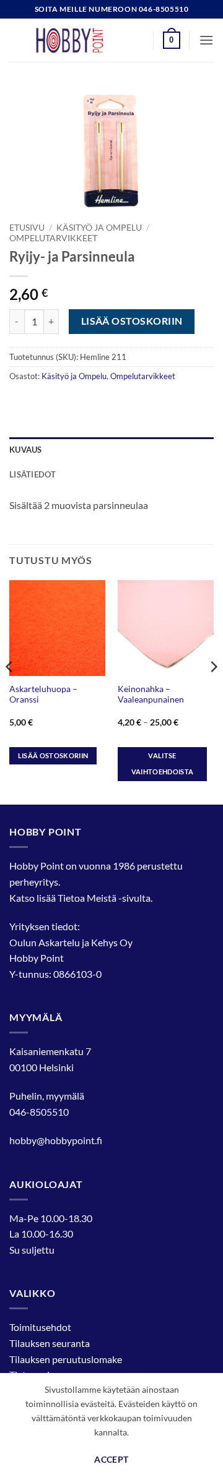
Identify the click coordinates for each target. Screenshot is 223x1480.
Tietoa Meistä (87, 898)
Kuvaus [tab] (25, 450)
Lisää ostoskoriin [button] (53, 755)
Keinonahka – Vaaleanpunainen (151, 694)
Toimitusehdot (40, 1327)
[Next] (213, 691)
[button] (171, 40)
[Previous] (9, 691)
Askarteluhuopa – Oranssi (43, 694)
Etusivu (27, 228)
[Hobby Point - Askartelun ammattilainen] (82, 40)
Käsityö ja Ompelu (99, 228)
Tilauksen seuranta (49, 1343)
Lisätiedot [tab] (32, 474)
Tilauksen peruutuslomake (65, 1359)
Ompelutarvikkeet (53, 238)
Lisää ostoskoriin (132, 321)
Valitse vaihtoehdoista (162, 763)
